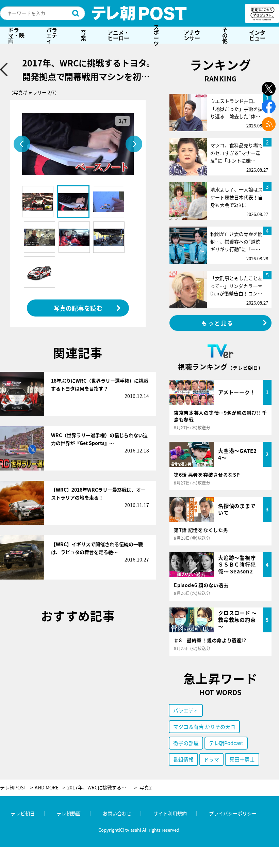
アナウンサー (192, 35)
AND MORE (47, 787)
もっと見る (217, 323)
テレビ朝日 (23, 813)
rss (269, 124)
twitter (269, 89)
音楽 (83, 35)
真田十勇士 (242, 759)
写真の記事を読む (77, 308)
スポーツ (156, 35)
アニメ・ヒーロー (118, 35)
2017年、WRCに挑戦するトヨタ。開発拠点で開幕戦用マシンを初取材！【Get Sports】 (102, 787)
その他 (225, 35)
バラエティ (51, 35)
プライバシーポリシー (233, 813)
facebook (269, 106)
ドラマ (211, 759)
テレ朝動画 (69, 813)
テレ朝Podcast (226, 742)
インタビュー (257, 35)
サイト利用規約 (170, 813)
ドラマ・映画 (16, 35)
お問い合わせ (117, 813)
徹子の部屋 (186, 742)
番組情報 (183, 759)
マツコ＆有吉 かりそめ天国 (204, 726)
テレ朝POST (139, 13)
